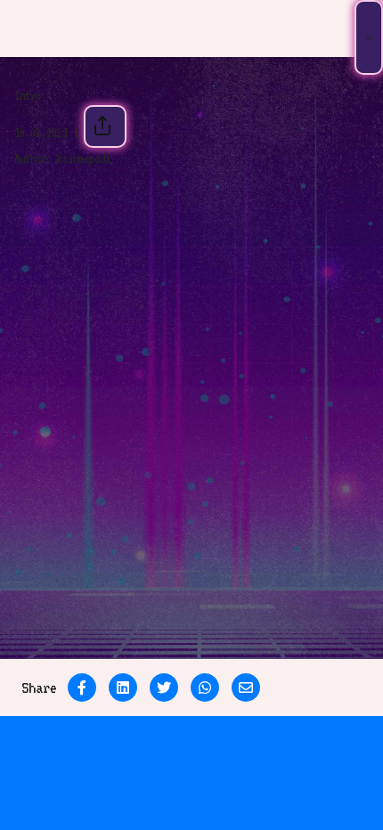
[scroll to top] (332, 779)
